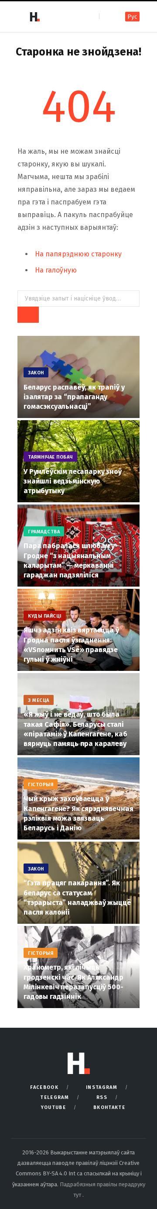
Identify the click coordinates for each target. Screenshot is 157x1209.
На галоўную (56, 270)
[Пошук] (106, 16)
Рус (132, 17)
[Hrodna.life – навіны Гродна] (34, 16)
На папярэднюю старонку (78, 254)
